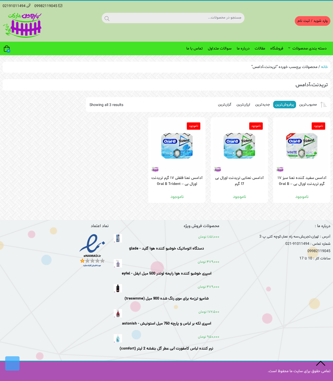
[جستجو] (107, 18)
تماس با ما (194, 48)
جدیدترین (262, 104)
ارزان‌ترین (243, 104)
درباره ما (243, 48)
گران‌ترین (224, 104)
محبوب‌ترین (308, 104)
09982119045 (46, 6)
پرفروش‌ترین (284, 104)
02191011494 (15, 6)
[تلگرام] (12, 363)
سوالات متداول (220, 48)
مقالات (260, 48)
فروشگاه (276, 48)
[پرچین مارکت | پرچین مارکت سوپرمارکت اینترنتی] (22, 25)
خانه (324, 67)
